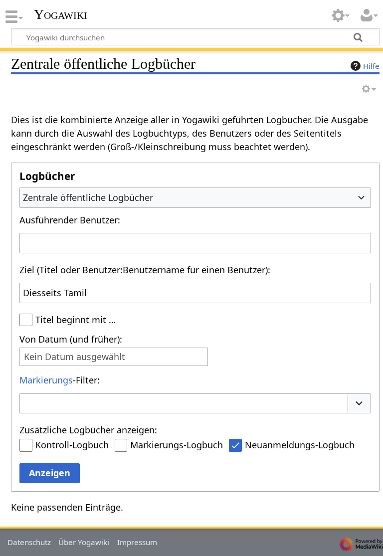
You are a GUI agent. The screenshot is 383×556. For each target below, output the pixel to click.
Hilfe (371, 66)
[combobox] (195, 197)
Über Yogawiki (83, 542)
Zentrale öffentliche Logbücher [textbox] (88, 197)
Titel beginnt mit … (75, 320)
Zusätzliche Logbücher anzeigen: (88, 430)
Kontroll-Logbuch (72, 445)
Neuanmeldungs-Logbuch (300, 445)
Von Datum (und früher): (70, 339)
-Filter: (59, 380)
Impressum (137, 542)
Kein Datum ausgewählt (74, 357)
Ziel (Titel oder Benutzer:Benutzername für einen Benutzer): (144, 270)
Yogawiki (60, 14)
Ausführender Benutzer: (69, 220)
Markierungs (46, 380)
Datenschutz (29, 542)
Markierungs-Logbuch (176, 445)
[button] (360, 403)
